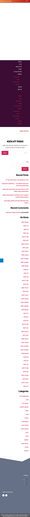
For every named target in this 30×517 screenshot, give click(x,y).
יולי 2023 (25, 357)
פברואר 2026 (24, 244)
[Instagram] (3, 495)
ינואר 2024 (25, 335)
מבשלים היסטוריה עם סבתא (13, 212)
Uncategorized (24, 396)
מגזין (27, 436)
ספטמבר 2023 (24, 350)
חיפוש (27, 162)
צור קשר (19, 89)
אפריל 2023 (25, 368)
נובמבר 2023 (24, 342)
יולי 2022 (25, 386)
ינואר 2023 (25, 379)
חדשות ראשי (25, 425)
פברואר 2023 (24, 375)
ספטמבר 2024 (24, 306)
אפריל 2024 (25, 324)
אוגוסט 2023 (24, 353)
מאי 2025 (25, 277)
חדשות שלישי (24, 429)
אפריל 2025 (25, 280)
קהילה (26, 447)
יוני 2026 (26, 229)
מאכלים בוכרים (18, 71)
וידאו (20, 64)
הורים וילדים (16, 77)
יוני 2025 (26, 273)
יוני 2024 (26, 317)
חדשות (20, 62)
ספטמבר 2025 (24, 262)
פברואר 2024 (24, 331)
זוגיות (18, 79)
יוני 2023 (26, 361)
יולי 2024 (25, 313)
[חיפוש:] (19, 153)
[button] (12, 93)
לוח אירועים (19, 66)
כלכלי (26, 432)
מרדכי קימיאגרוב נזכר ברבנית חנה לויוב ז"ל (16, 180)
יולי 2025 (25, 269)
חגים (27, 414)
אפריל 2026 (25, 237)
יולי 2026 (25, 226)
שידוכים (17, 84)
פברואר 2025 (24, 288)
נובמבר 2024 (24, 299)
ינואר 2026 (25, 248)
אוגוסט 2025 (24, 266)
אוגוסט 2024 (24, 310)
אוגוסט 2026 (24, 222)
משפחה (20, 74)
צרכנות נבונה (16, 82)
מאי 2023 (25, 364)
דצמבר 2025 (25, 251)
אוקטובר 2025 (24, 258)
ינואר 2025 (25, 291)
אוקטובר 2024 (24, 302)
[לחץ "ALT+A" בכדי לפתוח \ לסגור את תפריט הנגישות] (1, 260)
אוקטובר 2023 (24, 346)
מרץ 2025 (25, 284)
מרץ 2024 (25, 328)
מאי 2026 (25, 233)
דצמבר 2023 (24, 339)
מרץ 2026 (25, 240)
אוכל (27, 400)
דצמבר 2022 (24, 382)
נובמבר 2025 (24, 255)
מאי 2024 (25, 320)
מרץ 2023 (25, 371)
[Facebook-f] (6, 495)
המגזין (20, 69)
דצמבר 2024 (24, 295)
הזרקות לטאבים (24, 407)
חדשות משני (25, 421)
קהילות (20, 87)
